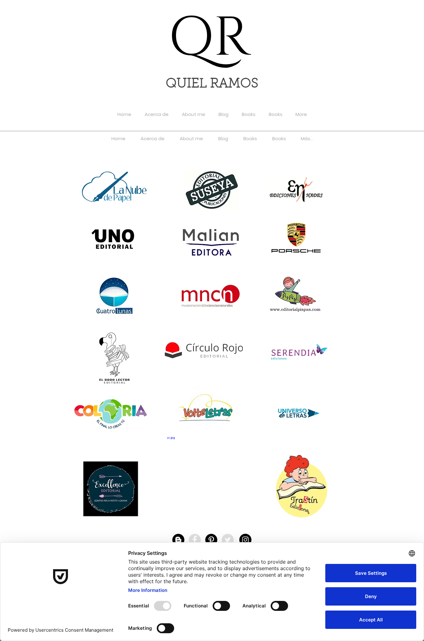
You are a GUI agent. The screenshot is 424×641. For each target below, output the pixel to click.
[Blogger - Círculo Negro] (178, 540)
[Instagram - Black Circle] (245, 540)
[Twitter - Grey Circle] (228, 540)
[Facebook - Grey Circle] (195, 540)
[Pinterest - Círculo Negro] (211, 540)
